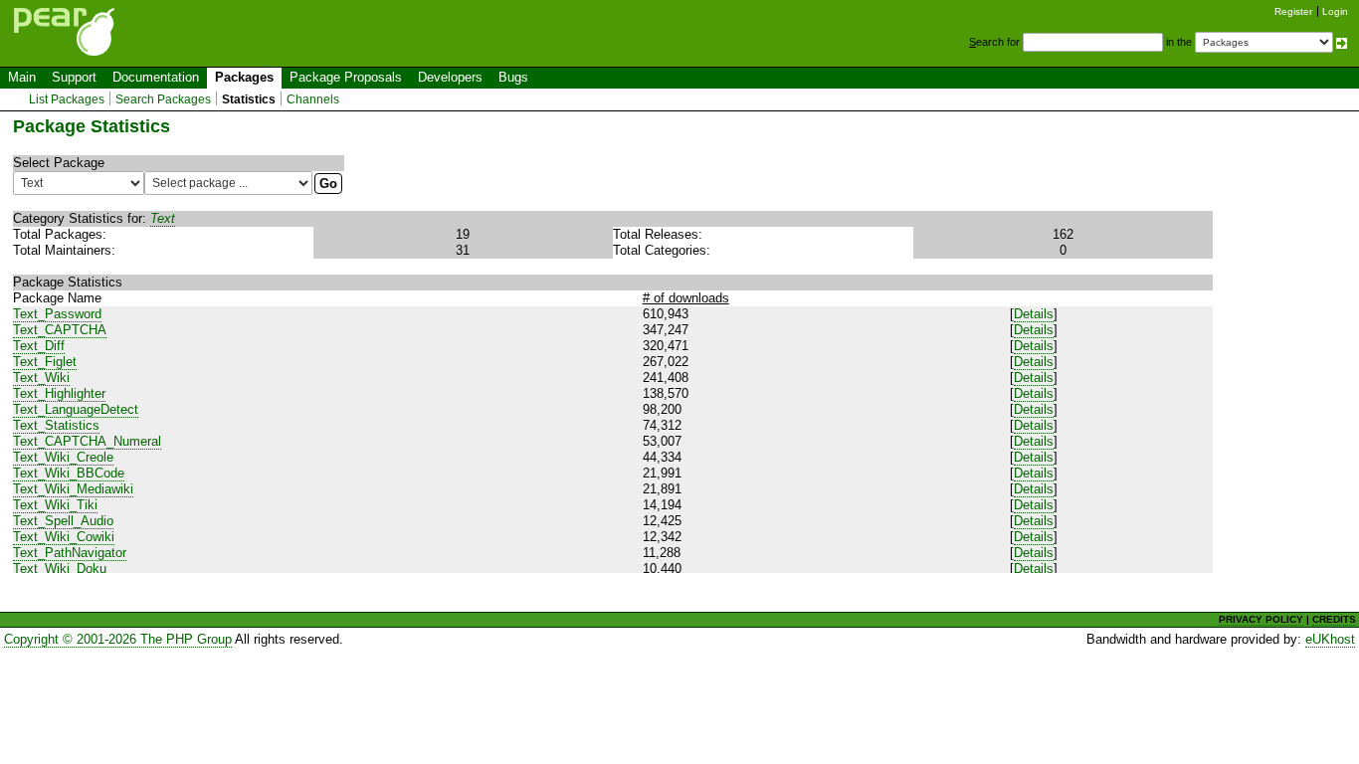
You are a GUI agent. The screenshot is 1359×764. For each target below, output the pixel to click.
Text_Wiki (41, 377)
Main (22, 77)
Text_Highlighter (59, 393)
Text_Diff (39, 345)
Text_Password (57, 313)
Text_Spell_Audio (63, 520)
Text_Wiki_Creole (63, 457)
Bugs (513, 77)
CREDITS (1334, 619)
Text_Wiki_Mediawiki (73, 488)
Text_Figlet (45, 361)
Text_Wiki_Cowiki (63, 536)
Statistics (249, 99)
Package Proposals (346, 77)
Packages (244, 77)
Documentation (155, 77)
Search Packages (163, 99)
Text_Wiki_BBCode (68, 473)
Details (1034, 313)
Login (1335, 11)
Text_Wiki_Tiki (55, 504)
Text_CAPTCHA (59, 329)
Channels (313, 99)
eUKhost (1330, 639)
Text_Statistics (56, 425)
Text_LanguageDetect (75, 409)
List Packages (66, 99)
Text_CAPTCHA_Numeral (87, 441)
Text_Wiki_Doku (59, 568)
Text (162, 218)
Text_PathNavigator (69, 552)
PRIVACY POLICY (1261, 619)
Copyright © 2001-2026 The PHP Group (118, 639)
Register (1293, 11)
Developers (450, 77)
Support (74, 77)
